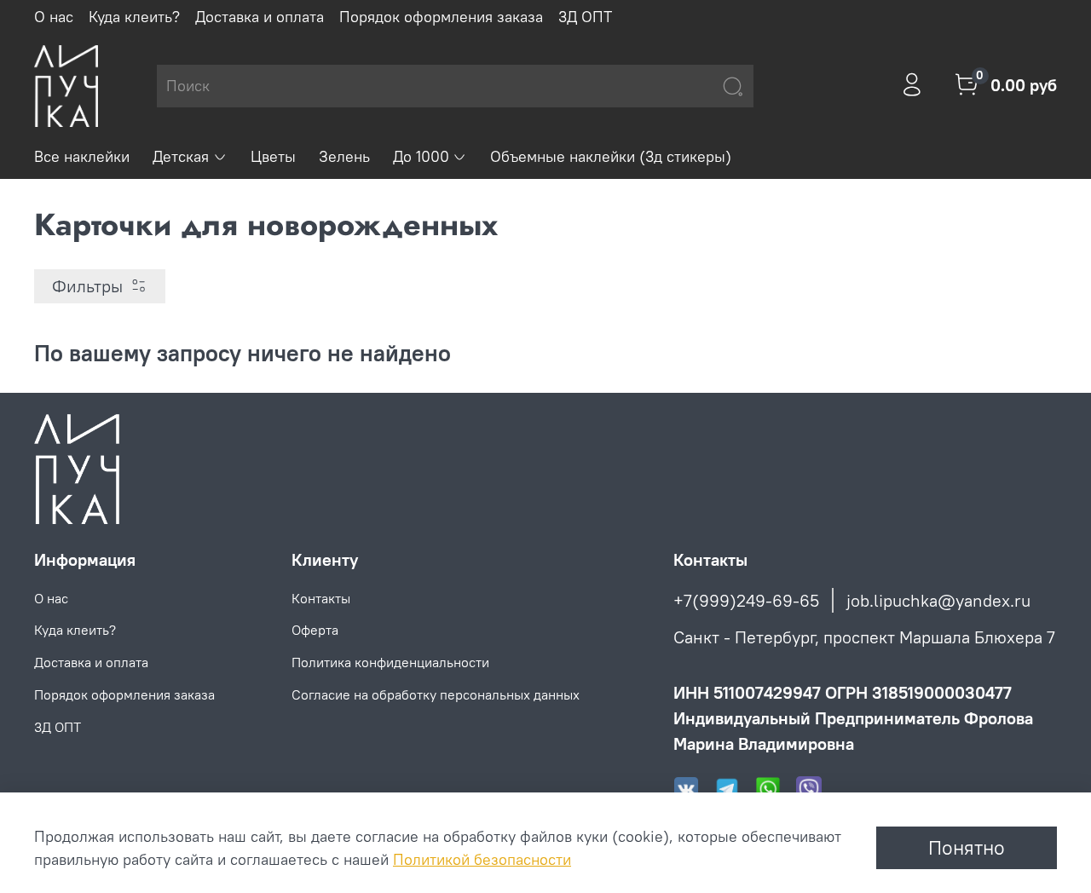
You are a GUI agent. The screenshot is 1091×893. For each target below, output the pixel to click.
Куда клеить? (134, 16)
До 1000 (421, 156)
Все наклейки (82, 156)
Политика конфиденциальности (390, 662)
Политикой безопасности (482, 859)
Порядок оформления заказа (441, 16)
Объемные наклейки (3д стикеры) (610, 156)
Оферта (315, 629)
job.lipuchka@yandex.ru (938, 600)
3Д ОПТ (585, 16)
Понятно (966, 848)
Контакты (321, 598)
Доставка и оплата (259, 16)
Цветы (273, 156)
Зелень (344, 156)
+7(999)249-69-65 (746, 600)
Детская (181, 156)
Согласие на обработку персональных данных (436, 694)
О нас (53, 16)
